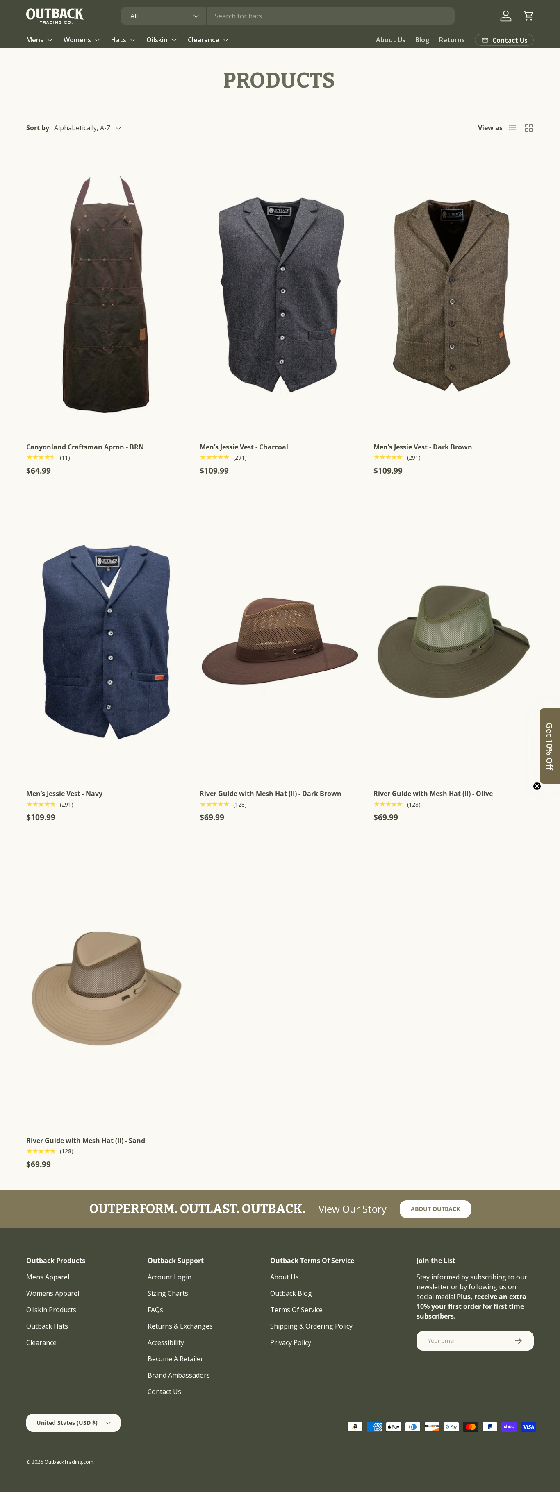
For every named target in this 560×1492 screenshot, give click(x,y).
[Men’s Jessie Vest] (280, 295)
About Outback (435, 1209)
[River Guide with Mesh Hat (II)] (280, 642)
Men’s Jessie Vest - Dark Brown (422, 446)
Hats (118, 39)
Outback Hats (47, 1326)
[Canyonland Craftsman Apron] (106, 295)
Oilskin (157, 39)
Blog (422, 39)
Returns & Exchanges (180, 1326)
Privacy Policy (290, 1342)
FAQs (155, 1309)
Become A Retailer (175, 1358)
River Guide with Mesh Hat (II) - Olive (433, 793)
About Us (390, 39)
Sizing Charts (168, 1293)
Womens (77, 39)
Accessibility (166, 1342)
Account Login (169, 1276)
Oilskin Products (51, 1309)
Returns (452, 39)
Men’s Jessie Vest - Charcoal (244, 446)
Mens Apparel (47, 1276)
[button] (529, 16)
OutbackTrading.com (68, 1461)
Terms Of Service (296, 1309)
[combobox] (288, 16)
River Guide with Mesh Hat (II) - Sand (85, 1140)
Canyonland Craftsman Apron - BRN (85, 446)
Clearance (203, 39)
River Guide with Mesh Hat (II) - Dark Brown (270, 793)
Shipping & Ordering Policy (311, 1326)
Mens (34, 39)
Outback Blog (291, 1293)
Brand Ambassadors (179, 1375)
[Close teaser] (537, 786)
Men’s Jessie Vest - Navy (64, 793)
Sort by (37, 127)
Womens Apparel (52, 1293)
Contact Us (164, 1391)
